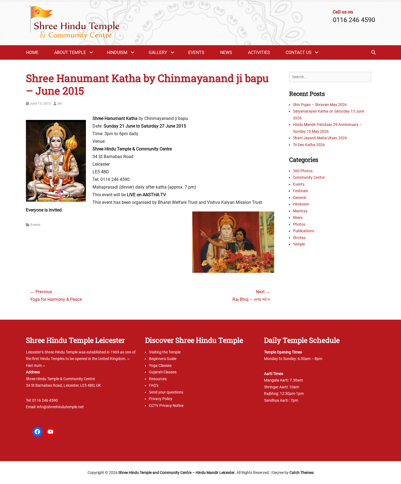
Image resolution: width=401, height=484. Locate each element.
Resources (158, 379)
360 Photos (303, 171)
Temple (299, 244)
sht (59, 103)
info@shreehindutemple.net (60, 407)
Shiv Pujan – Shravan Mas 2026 (320, 104)
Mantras (300, 211)
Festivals (300, 191)
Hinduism (117, 52)
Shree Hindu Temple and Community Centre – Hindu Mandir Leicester (176, 472)
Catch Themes (301, 472)
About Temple (70, 52)
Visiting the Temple (165, 352)
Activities (259, 52)
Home (32, 52)
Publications (303, 231)
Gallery (158, 52)
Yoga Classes (160, 365)
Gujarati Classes (162, 372)
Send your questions (166, 392)
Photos (299, 224)
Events (196, 52)
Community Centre (309, 177)
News (226, 52)
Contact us (299, 52)
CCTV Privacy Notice (166, 405)
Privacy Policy (160, 399)
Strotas (299, 237)
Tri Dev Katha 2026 (309, 145)
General (299, 197)
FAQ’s (153, 385)
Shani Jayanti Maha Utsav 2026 (320, 138)
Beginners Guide (162, 358)
